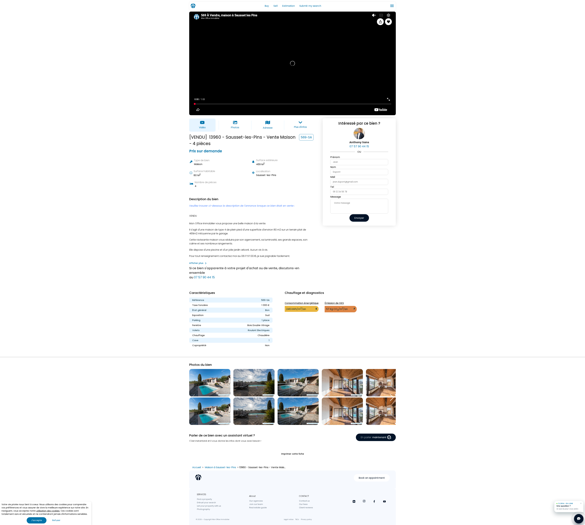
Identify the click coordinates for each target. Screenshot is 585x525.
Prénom (335, 157)
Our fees (303, 504)
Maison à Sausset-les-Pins (220, 467)
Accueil (196, 467)
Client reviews (306, 507)
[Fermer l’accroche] (580, 503)
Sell (275, 6)
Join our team (256, 504)
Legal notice (288, 519)
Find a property (204, 499)
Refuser (56, 520)
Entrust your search (206, 502)
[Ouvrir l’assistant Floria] (578, 518)
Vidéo (202, 127)
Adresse (268, 127)
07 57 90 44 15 (204, 277)
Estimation (288, 6)
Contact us (304, 500)
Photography (203, 509)
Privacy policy (306, 519)
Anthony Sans (359, 142)
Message (335, 197)
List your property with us (209, 505)
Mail (332, 177)
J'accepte (36, 520)
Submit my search (310, 6)
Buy (267, 6)
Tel (332, 187)
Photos (235, 127)
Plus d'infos (300, 127)
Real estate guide (258, 507)
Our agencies (256, 500)
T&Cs (297, 519)
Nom (333, 167)
